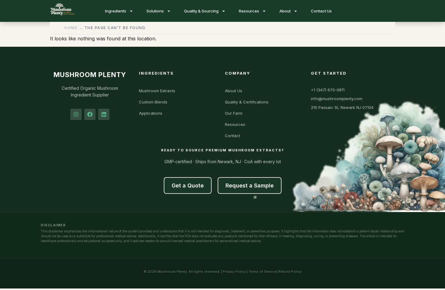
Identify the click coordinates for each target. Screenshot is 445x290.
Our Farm (233, 113)
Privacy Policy (234, 271)
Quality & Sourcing (201, 10)
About (285, 10)
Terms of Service (263, 271)
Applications (150, 113)
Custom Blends (153, 101)
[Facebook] (89, 114)
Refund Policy (290, 271)
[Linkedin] (103, 114)
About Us (233, 90)
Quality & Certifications (247, 101)
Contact (232, 135)
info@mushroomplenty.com (336, 98)
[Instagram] (76, 114)
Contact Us (321, 10)
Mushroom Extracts (157, 90)
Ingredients (115, 10)
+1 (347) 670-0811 (327, 89)
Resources (249, 10)
